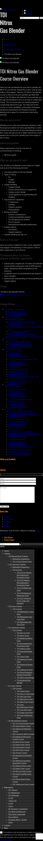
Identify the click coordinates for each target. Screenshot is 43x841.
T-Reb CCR (12, 801)
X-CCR (10, 798)
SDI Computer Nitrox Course (19, 419)
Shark (10, 822)
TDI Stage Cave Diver (16, 404)
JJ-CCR (10, 804)
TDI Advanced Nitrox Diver (18, 357)
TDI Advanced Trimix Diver (18, 369)
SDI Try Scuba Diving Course (19, 454)
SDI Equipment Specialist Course (20, 432)
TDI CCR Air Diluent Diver (17, 314)
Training (7, 521)
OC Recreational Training (13, 409)
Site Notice (8, 537)
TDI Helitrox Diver (15, 362)
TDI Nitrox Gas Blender (17, 379)
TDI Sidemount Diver (16, 374)
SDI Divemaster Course (17, 424)
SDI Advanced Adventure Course (20, 412)
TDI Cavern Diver (14, 387)
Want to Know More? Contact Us (14, 295)
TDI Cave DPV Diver (15, 402)
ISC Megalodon (14, 793)
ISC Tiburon (12, 790)
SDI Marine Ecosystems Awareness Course (24, 434)
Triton (10, 806)
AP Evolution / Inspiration (18, 809)
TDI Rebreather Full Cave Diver (19, 347)
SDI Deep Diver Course (17, 422)
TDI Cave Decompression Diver (20, 399)
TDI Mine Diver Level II (17, 397)
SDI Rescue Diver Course (17, 444)
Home (6, 39)
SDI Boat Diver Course (16, 417)
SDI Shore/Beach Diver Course (20, 449)
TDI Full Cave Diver (15, 392)
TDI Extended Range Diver (18, 364)
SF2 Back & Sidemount (17, 812)
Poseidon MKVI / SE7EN (17, 820)
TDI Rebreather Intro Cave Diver (20, 344)
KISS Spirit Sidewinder (16, 814)
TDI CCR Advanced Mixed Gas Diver (21, 334)
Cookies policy (5, 840)
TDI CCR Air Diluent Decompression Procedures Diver (24, 575)
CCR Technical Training (12, 317)
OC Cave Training (10, 384)
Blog (6, 524)
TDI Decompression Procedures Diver (22, 359)
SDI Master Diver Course (17, 437)
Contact (7, 526)
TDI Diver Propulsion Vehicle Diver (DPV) (23, 377)
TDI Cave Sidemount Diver (18, 407)
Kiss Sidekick (13, 817)
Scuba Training (9, 44)
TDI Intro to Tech (15, 352)
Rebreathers (8, 519)
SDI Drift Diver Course (16, 427)
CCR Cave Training (11, 339)
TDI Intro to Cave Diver (17, 389)
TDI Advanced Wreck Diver (18, 372)
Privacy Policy (9, 540)
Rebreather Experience (16, 312)
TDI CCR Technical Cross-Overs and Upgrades (25, 337)
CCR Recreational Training (14, 309)
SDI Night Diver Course (17, 439)
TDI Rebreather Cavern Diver (19, 342)
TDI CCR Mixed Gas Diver (17, 332)
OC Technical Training (12, 49)
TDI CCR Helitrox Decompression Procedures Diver (23, 582)
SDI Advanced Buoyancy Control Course (23, 414)
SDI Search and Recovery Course (20, 447)
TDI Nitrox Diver (14, 354)
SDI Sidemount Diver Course (19, 452)
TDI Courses (17, 570)
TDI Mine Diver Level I (16, 394)
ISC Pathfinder (13, 795)
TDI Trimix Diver (14, 367)
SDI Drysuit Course (15, 429)
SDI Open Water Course (17, 442)
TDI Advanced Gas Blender (18, 382)
